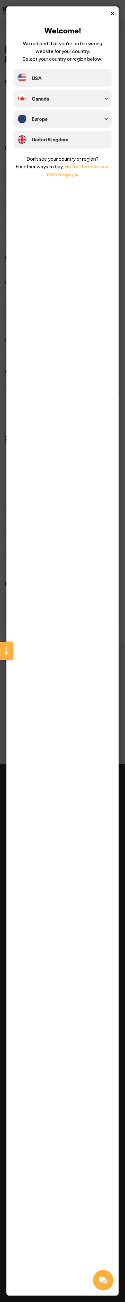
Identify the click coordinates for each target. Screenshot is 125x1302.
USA (37, 78)
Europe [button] (40, 119)
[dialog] (62, 651)
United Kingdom (50, 139)
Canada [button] (40, 98)
